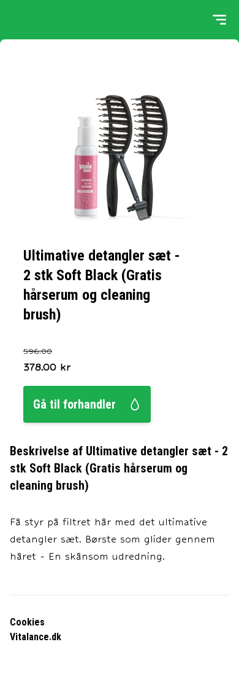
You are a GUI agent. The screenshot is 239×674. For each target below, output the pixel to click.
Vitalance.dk (35, 637)
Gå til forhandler (74, 404)
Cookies (27, 622)
